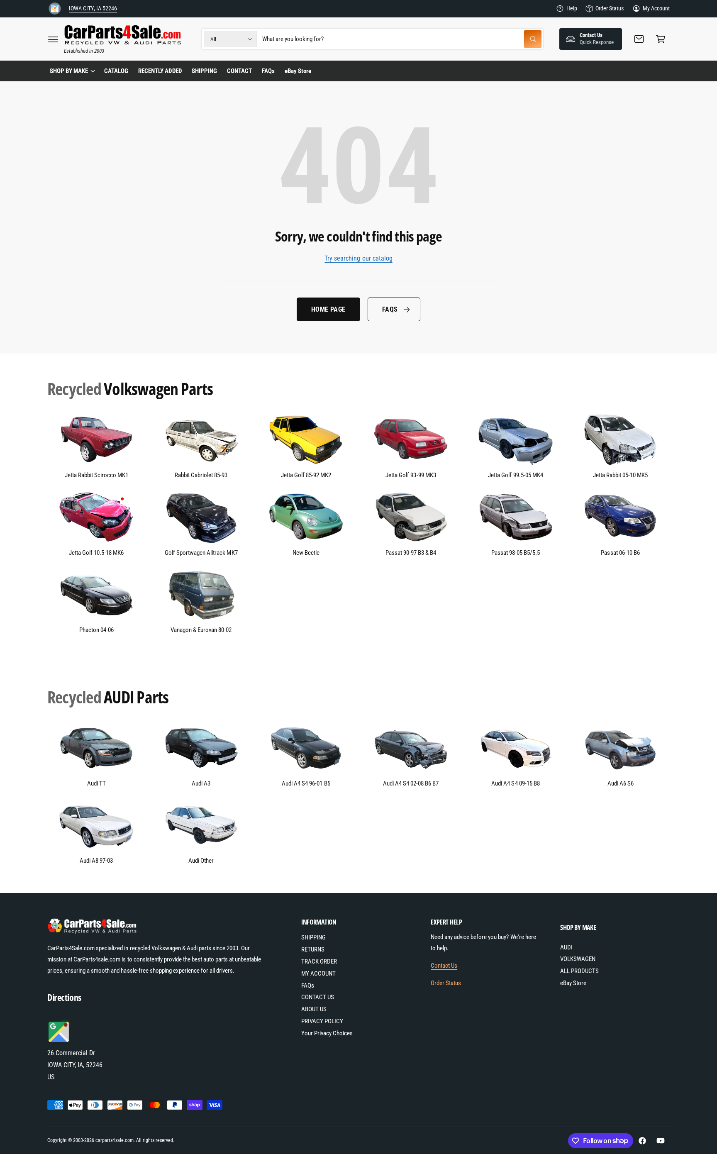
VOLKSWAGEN (577, 959)
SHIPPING (313, 937)
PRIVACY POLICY (322, 1021)
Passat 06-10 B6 (620, 552)
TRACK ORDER (319, 961)
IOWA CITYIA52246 (93, 8)
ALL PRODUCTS (579, 971)
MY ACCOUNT (318, 973)
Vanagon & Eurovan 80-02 (201, 630)
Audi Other (201, 860)
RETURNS (312, 949)
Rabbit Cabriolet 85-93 (201, 475)
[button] (53, 39)
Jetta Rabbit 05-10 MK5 (620, 475)
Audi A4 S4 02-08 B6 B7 (411, 783)
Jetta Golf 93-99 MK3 (410, 475)
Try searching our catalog (358, 258)
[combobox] (402, 39)
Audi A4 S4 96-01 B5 (306, 783)
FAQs (390, 309)
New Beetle (306, 552)
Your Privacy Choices (327, 1033)
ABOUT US (314, 1009)
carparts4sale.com (114, 1140)
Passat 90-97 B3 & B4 (410, 552)
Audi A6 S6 (620, 783)
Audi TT (96, 783)
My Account (656, 8)
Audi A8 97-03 (96, 860)
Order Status (609, 8)
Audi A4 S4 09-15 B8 (515, 783)
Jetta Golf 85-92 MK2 (306, 475)
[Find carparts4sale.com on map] (59, 1041)
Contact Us (444, 965)
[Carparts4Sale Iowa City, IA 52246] (54, 8)
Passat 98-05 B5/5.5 (515, 552)
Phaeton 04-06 (96, 630)
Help (571, 8)
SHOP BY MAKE (69, 71)
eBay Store (573, 983)
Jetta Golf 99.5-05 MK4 (515, 475)
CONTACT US (317, 997)
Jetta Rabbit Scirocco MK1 (96, 475)
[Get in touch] (639, 39)
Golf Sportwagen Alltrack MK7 (201, 552)
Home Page (328, 309)
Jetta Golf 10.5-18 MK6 (96, 552)
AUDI (566, 947)
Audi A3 (201, 783)
